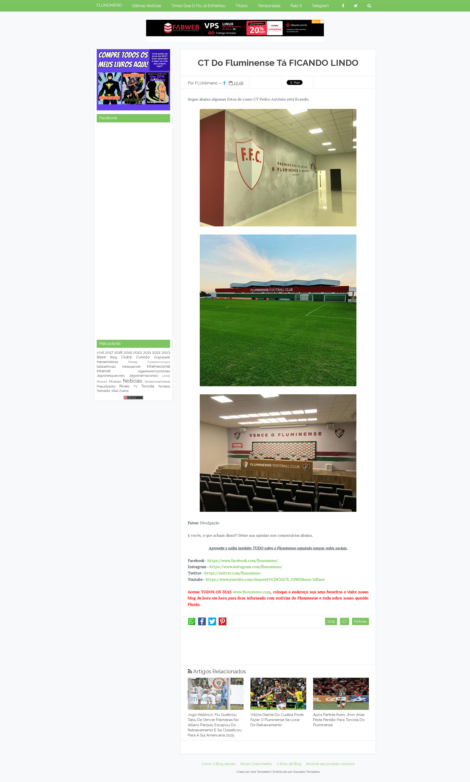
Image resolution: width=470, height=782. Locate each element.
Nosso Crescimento (256, 764)
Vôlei (114, 391)
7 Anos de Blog (289, 764)
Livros (166, 375)
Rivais (124, 386)
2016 (100, 352)
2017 (109, 352)
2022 (156, 352)
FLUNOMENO (109, 5)
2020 (137, 352)
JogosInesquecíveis (111, 375)
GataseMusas (106, 366)
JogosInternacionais (143, 375)
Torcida (147, 386)
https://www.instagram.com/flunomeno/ (246, 566)
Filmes (132, 362)
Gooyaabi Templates (306, 771)
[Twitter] (212, 624)
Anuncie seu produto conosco (330, 764)
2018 (118, 352)
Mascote (102, 381)
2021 (147, 352)
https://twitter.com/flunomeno (232, 573)
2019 (331, 621)
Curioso (143, 357)
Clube (126, 357)
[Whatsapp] (192, 624)
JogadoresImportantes (154, 371)
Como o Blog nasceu (218, 764)
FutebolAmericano (158, 362)
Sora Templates (260, 771)
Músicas (115, 381)
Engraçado (162, 357)
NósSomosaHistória (157, 381)
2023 (166, 352)
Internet (104, 371)
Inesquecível (131, 366)
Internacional (158, 366)
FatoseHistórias (107, 362)
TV (136, 386)
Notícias (360, 621)
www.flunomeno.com (251, 592)
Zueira (124, 391)
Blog (113, 357)
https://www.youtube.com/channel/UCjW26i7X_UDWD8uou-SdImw (265, 579)
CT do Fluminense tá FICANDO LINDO (278, 63)
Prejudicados (106, 386)
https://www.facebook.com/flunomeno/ (243, 560)
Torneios (164, 386)
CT (344, 621)
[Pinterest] (222, 624)
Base (101, 357)
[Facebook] (202, 624)
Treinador (103, 391)
